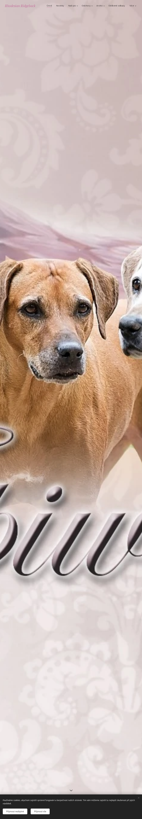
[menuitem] (50, 5)
